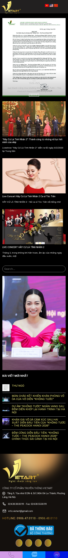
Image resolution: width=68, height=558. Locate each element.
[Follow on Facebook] (28, 543)
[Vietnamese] (47, 5)
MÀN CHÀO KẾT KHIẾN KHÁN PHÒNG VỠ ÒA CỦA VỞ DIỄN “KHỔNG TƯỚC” (38, 397)
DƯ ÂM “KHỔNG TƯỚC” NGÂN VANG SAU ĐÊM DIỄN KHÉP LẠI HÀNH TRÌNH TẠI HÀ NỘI (38, 409)
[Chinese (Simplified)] (56, 5)
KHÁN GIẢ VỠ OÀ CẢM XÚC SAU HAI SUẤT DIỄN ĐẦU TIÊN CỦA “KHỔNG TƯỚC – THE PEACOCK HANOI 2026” (38, 422)
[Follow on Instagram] (48, 543)
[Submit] (62, 269)
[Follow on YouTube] (19, 543)
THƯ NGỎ (18, 385)
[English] (51, 5)
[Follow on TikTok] (38, 543)
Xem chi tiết (34, 95)
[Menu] (63, 5)
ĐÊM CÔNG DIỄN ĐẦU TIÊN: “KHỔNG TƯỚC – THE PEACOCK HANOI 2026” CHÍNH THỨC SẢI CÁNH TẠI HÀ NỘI (35, 435)
